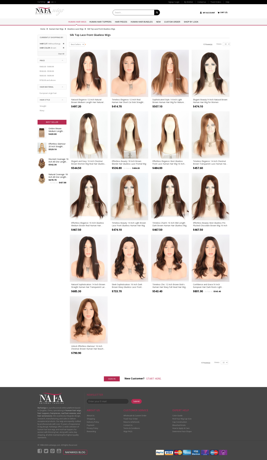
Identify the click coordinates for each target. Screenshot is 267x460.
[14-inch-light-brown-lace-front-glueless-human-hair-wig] (129, 196)
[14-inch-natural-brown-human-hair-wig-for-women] (210, 73)
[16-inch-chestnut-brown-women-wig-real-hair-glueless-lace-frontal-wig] (89, 135)
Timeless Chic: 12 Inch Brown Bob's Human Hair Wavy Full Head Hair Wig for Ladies (169, 287)
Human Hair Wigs (77, 22)
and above (48, 80)
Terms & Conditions (131, 428)
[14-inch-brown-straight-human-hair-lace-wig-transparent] (89, 258)
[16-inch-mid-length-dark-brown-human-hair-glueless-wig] (170, 196)
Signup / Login (173, 2)
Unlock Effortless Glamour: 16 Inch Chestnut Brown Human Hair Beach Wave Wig (87, 349)
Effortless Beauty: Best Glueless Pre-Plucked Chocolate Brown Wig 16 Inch (210, 224)
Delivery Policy (93, 422)
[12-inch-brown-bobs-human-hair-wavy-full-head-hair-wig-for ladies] (170, 258)
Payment (90, 425)
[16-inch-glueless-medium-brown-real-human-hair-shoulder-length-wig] (89, 196)
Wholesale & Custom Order (134, 415)
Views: (219, 44)
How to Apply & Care (181, 428)
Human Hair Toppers (100, 22)
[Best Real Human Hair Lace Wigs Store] (50, 11)
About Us (90, 415)
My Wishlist (188, 2)
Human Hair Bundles (142, 22)
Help (227, 2)
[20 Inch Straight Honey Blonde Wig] (42, 149)
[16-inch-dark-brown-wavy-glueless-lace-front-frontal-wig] (129, 258)
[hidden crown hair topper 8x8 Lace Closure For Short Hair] (42, 165)
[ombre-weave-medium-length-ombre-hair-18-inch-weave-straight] (42, 134)
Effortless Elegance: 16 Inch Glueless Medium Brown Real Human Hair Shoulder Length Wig (87, 225)
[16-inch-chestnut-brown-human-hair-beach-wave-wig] (89, 320)
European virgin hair (48, 93)
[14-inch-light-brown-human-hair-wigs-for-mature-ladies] (170, 73)
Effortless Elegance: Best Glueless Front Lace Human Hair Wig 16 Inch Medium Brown (168, 164)
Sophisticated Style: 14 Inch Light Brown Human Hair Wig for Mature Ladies (168, 102)
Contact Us (128, 425)
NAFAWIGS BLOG (75, 452)
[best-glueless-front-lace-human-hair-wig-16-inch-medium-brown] (170, 135)
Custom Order (172, 22)
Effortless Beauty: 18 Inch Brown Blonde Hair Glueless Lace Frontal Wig (129, 162)
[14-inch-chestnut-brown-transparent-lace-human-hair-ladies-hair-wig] (210, 135)
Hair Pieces (121, 22)
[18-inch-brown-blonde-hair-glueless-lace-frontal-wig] (129, 135)
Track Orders (216, 2)
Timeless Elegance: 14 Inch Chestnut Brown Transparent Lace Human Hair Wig (210, 164)
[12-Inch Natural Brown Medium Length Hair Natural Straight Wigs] (89, 73)
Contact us (201, 2)
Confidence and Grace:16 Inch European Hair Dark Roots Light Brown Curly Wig (207, 287)
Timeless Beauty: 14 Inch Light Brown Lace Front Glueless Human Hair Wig (129, 224)
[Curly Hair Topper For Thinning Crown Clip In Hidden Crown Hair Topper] (42, 180)
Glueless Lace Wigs (75, 29)
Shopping (91, 418)
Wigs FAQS (127, 431)
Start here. (153, 378)
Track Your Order (130, 418)
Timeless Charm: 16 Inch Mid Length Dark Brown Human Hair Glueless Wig (169, 224)
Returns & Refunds (131, 422)
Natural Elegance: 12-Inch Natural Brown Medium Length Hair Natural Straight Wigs (87, 102)
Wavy (42, 110)
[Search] (157, 12)
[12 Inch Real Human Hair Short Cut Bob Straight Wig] (129, 73)
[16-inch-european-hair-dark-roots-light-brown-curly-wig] (210, 258)
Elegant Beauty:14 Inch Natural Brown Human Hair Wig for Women (210, 101)
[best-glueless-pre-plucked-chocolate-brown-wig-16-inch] (210, 196)
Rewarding (91, 431)
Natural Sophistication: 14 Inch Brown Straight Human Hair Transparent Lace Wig (88, 287)
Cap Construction (179, 422)
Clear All (61, 54)
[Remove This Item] (62, 43)
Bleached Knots (179, 425)
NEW (158, 22)
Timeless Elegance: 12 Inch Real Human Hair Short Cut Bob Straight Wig (127, 102)
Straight (43, 106)
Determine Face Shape (182, 431)
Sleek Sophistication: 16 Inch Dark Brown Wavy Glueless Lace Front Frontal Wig (127, 287)
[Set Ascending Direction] (85, 44)
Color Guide (177, 415)
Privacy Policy (92, 428)
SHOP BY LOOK (191, 22)
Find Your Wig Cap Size (181, 418)
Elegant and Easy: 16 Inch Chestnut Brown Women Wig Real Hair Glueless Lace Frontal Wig (88, 164)
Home (42, 29)
